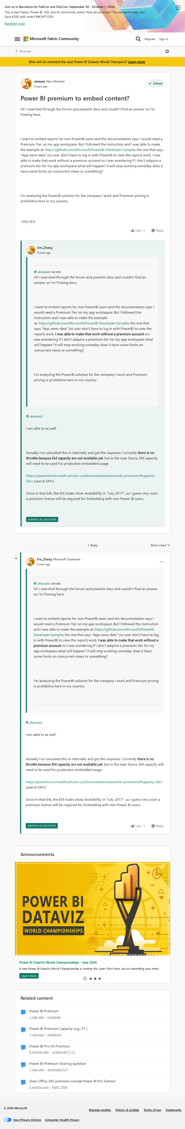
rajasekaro (54, 1034)
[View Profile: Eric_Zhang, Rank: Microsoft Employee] (30, 561)
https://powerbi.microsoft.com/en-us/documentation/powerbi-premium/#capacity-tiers (94, 781)
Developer (25, 51)
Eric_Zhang (44, 247)
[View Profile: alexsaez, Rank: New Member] (26, 83)
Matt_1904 (59, 1087)
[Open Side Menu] (17, 39)
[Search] (138, 39)
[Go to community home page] (51, 38)
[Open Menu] (167, 51)
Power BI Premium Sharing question (57, 1063)
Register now (15, 23)
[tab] (90, 978)
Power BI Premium (43, 1011)
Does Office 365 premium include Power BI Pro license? (72, 1081)
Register (150, 39)
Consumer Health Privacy (62, 1120)
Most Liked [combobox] (160, 545)
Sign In (163, 39)
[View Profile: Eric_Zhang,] (30, 250)
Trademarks (173, 1110)
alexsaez (39, 81)
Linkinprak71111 (63, 1052)
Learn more (136, 61)
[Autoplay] (85, 978)
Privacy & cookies (127, 1110)
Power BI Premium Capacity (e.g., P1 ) (58, 1028)
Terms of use (152, 1110)
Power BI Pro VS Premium (49, 1046)
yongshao (54, 1017)
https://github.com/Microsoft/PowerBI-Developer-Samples (90, 149)
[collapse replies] (16, 558)
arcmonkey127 (57, 1069)
